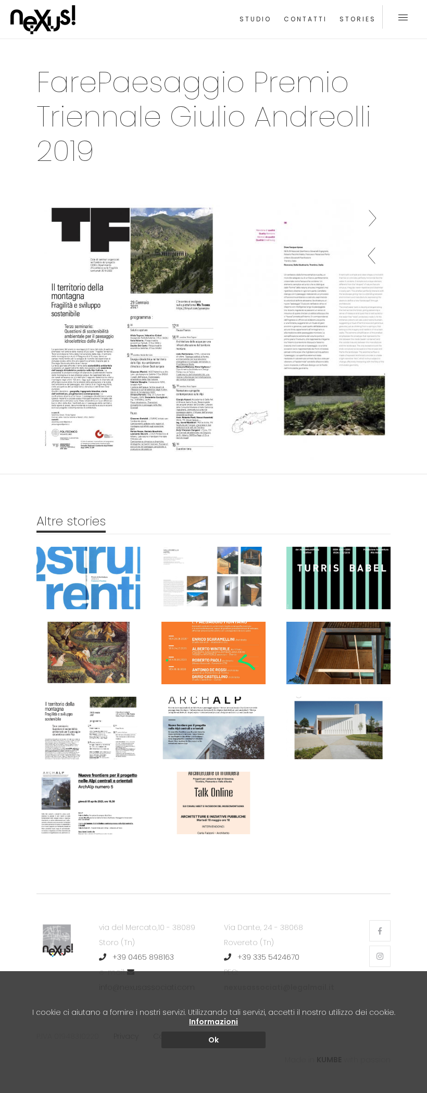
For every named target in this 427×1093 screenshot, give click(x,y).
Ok (213, 1040)
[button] (372, 254)
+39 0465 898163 (142, 957)
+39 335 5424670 (267, 957)
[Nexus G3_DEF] (128, 329)
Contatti (305, 19)
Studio (255, 19)
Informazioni (213, 1021)
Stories (358, 19)
